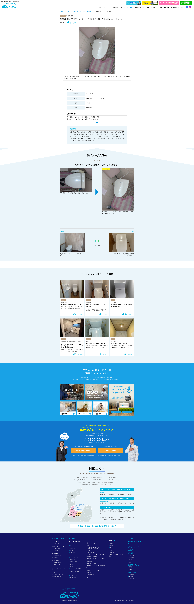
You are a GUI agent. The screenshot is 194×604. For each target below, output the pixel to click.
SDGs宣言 (131, 557)
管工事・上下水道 (57, 576)
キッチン (72, 559)
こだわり (122, 7)
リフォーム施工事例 (88, 11)
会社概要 (130, 553)
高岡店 (130, 569)
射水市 (111, 550)
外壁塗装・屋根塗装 (92, 556)
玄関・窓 (89, 572)
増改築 (72, 550)
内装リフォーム (56, 557)
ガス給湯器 (73, 577)
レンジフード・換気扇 (75, 568)
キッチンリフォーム (57, 543)
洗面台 (72, 566)
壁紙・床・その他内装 (93, 548)
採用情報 (131, 562)
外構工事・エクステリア (93, 570)
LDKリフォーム (74, 555)
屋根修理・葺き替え (57, 562)
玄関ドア (54, 572)
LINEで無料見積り (83, 451)
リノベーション (56, 541)
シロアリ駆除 (90, 574)
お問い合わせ (132, 574)
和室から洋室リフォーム (93, 547)
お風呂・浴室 (73, 561)
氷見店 (130, 567)
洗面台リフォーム (57, 550)
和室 (89, 550)
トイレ (72, 564)
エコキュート (73, 575)
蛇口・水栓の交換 (91, 543)
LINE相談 (131, 578)
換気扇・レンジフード (58, 574)
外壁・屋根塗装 (56, 560)
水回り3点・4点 (74, 557)
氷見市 (111, 547)
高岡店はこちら (126, 412)
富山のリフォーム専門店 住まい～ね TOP (70, 11)
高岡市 (111, 545)
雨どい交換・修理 (91, 563)
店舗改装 (72, 552)
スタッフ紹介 (132, 555)
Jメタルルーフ (57, 565)
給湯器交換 (55, 553)
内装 (88, 545)
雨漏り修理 (90, 561)
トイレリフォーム (57, 548)
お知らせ (131, 559)
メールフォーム (110, 451)
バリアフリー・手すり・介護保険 (95, 554)
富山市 (111, 543)
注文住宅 (115, 7)
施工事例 (72, 538)
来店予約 (131, 576)
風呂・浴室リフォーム (58, 546)
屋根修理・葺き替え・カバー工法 (95, 559)
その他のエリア (116, 554)
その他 (88, 577)
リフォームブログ (156, 7)
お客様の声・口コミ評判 (141, 7)
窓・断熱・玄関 (91, 552)
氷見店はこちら (115, 412)
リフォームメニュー (58, 538)
